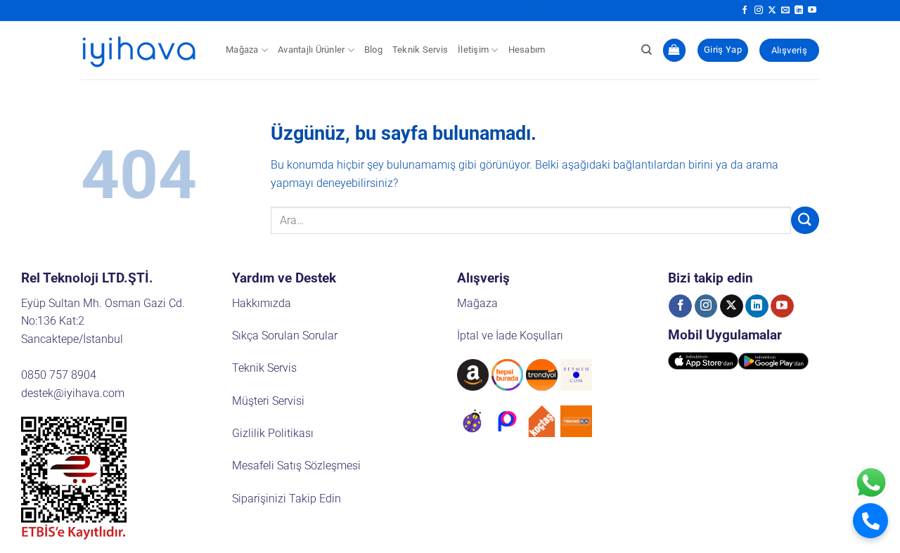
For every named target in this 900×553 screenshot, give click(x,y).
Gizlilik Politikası (273, 433)
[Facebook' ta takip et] (744, 10)
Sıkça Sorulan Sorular (285, 335)
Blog (373, 49)
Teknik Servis (420, 49)
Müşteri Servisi (268, 401)
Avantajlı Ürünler (311, 49)
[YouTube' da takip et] (812, 10)
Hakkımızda (261, 303)
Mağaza (242, 49)
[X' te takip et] (772, 10)
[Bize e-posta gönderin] (785, 10)
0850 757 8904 (58, 375)
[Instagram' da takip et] (758, 10)
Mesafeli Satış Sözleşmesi (296, 465)
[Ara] (646, 50)
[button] (674, 50)
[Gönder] (805, 220)
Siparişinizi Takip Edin (286, 498)
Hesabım (527, 49)
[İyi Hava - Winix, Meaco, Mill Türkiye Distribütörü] (143, 50)
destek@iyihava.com (72, 393)
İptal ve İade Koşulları (510, 335)
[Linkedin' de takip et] (799, 10)
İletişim (473, 49)
